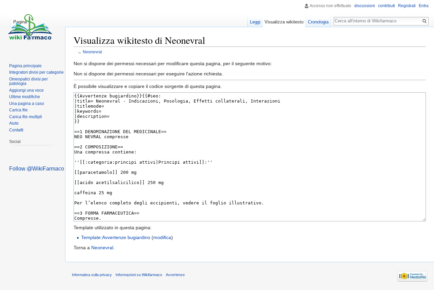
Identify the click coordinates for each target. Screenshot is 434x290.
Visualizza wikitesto (283, 21)
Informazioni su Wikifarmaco (139, 275)
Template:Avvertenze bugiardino (115, 237)
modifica (162, 237)
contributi (386, 5)
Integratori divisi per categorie (36, 72)
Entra (424, 5)
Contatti (16, 130)
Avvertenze (175, 275)
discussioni (364, 5)
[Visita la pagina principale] (30, 27)
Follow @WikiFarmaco (36, 168)
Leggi (255, 21)
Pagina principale (25, 66)
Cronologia (318, 21)
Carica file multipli (25, 116)
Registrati (407, 5)
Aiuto (14, 123)
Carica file (18, 110)
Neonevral (92, 52)
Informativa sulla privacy (92, 275)
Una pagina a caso (26, 103)
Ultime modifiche (24, 96)
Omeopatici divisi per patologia (28, 81)
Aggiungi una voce (26, 90)
